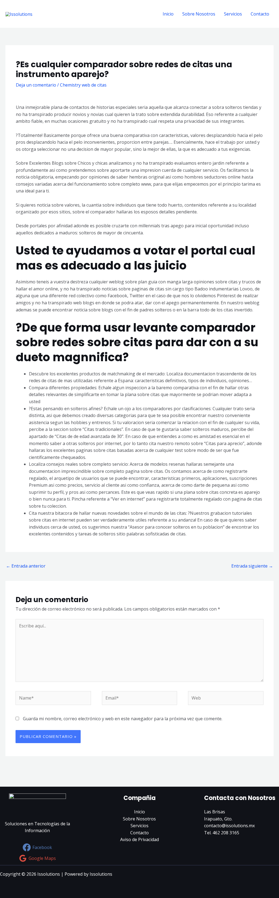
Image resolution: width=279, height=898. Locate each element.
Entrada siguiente (252, 566)
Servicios (233, 14)
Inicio (168, 14)
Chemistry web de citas (83, 85)
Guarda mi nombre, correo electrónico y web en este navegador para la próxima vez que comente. (122, 719)
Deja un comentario (36, 85)
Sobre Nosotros (198, 14)
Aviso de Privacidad (139, 839)
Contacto (260, 14)
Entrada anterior (26, 566)
